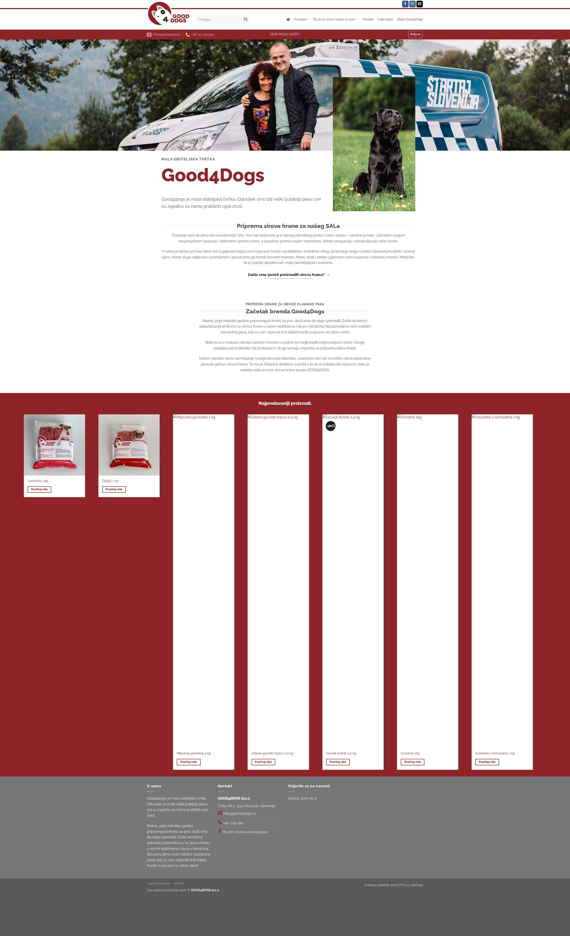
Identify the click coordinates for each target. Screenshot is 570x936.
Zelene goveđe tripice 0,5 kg (272, 753)
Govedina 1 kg (38, 481)
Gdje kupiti (385, 19)
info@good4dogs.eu (239, 813)
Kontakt (368, 19)
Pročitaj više (39, 489)
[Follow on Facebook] (405, 4)
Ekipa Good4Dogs (410, 19)
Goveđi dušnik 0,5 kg (341, 753)
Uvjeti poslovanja (158, 883)
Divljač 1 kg (110, 481)
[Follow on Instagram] (412, 4)
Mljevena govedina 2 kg (194, 753)
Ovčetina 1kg (410, 753)
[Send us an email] (419, 4)
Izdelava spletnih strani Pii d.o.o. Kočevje (394, 885)
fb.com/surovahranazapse (244, 832)
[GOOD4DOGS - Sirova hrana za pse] (168, 13)
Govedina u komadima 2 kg (495, 753)
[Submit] (245, 19)
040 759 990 (233, 823)
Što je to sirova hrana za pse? (334, 19)
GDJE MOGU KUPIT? (285, 34)
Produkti (300, 19)
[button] (415, 34)
